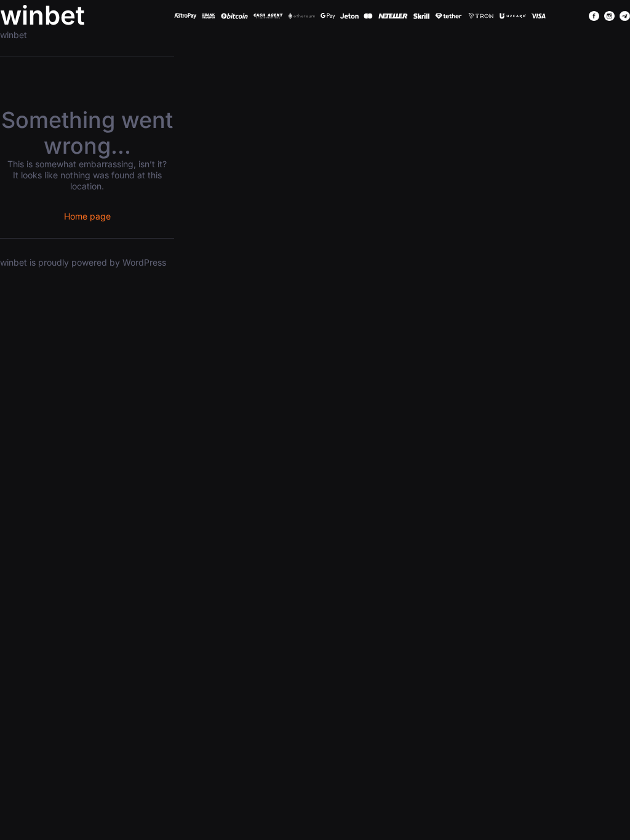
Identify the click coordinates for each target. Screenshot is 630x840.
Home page (87, 216)
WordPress (144, 262)
